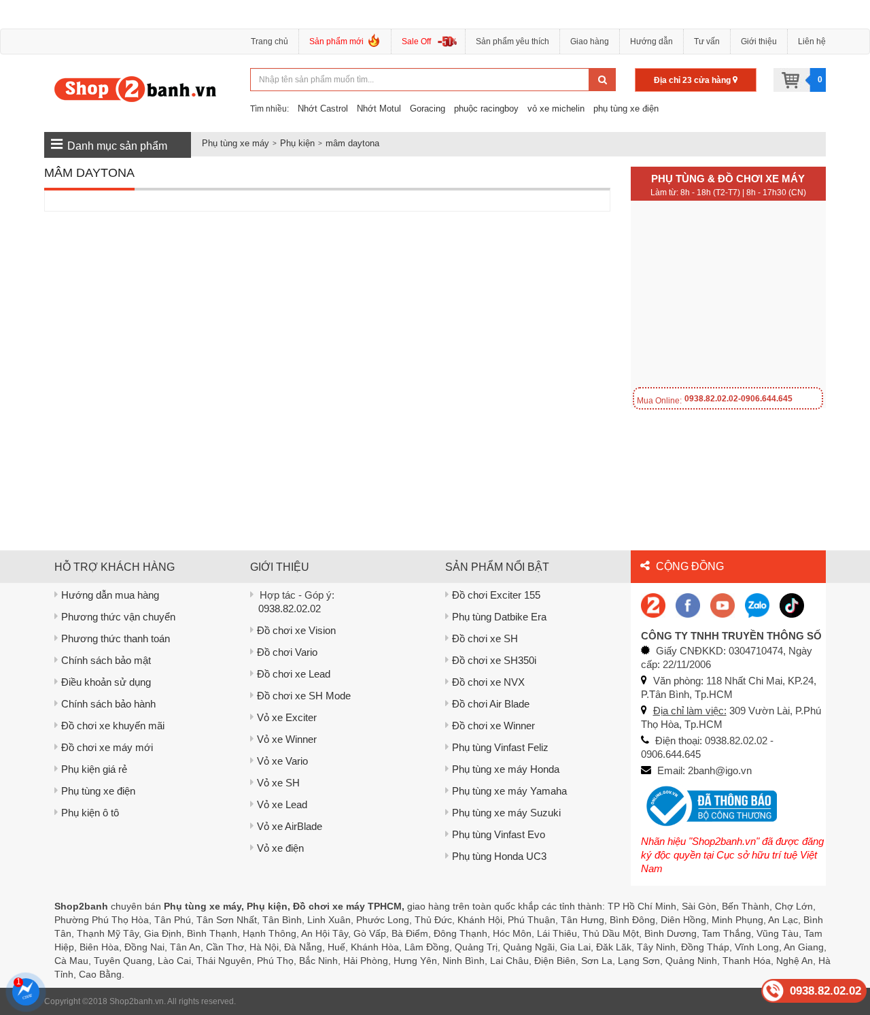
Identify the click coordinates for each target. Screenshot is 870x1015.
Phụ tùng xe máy (235, 143)
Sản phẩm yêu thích (512, 41)
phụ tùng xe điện (626, 108)
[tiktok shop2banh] (792, 604)
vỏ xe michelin (556, 108)
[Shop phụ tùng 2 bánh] (688, 604)
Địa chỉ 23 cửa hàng (693, 80)
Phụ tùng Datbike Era (499, 616)
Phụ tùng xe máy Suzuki (506, 812)
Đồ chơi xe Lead (293, 674)
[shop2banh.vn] (722, 604)
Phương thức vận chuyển (118, 616)
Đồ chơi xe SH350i (494, 660)
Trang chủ (269, 41)
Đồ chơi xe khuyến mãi (112, 725)
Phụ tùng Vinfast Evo (498, 834)
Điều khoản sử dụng (106, 682)
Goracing (427, 108)
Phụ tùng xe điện (98, 791)
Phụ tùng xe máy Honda (505, 769)
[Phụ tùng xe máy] (135, 88)
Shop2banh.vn (136, 1001)
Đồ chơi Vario (287, 652)
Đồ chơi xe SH (485, 638)
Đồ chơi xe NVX (488, 682)
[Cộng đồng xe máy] (653, 604)
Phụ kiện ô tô (90, 812)
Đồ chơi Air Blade (490, 704)
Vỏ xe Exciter (287, 717)
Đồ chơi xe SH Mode (304, 695)
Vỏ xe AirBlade (289, 826)
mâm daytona (352, 143)
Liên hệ (812, 41)
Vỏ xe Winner (287, 739)
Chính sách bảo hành (108, 704)
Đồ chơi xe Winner (493, 725)
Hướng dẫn (651, 41)
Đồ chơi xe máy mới (107, 747)
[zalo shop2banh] (757, 604)
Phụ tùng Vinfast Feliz (500, 747)
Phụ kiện (297, 143)
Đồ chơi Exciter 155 (496, 595)
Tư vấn (707, 41)
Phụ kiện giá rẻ (94, 769)
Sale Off (416, 41)
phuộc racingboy (486, 108)
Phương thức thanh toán (115, 638)
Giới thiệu (759, 41)
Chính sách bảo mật (106, 660)
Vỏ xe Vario (282, 761)
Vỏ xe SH (278, 782)
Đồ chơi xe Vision (296, 630)
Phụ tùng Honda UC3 (499, 856)
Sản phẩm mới (336, 41)
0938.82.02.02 (289, 608)
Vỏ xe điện (280, 848)
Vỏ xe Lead (282, 804)
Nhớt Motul (379, 108)
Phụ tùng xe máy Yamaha (509, 791)
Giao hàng (589, 41)
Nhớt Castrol (323, 108)
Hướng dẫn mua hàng (110, 595)
